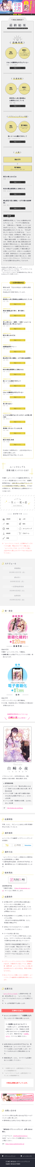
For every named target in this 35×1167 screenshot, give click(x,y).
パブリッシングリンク (9, 1156)
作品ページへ (17, 68)
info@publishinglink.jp (20, 1136)
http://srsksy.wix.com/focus (15, 808)
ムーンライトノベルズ (10, 993)
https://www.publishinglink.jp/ (15, 1144)
